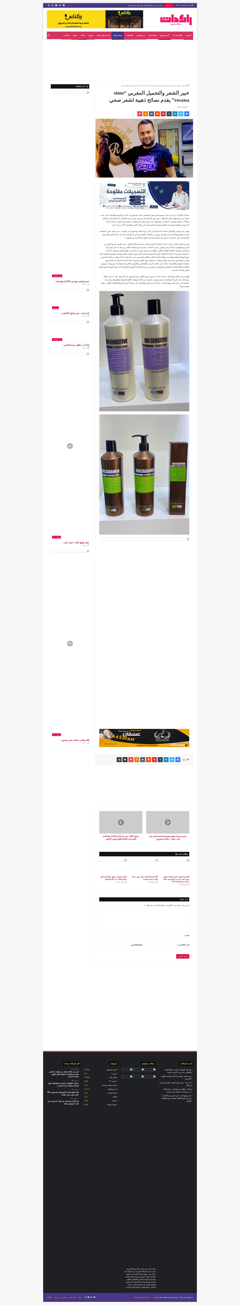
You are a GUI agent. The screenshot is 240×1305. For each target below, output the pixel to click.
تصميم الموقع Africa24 (142, 1297)
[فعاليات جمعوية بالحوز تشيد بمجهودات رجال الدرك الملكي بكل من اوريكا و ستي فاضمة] (150, 1078)
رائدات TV (176, 35)
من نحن (56, 1297)
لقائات (82, 35)
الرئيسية (188, 35)
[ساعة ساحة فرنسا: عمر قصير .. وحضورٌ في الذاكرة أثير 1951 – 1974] (139, 1071)
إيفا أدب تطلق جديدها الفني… (75, 345)
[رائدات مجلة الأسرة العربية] (176, 20)
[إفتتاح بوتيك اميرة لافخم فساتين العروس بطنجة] (139, 1169)
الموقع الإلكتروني (136, 945)
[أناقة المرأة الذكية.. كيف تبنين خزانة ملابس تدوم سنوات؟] (144, 866)
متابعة (75, 35)
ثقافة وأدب (129, 35)
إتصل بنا (63, 1297)
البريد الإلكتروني (183, 945)
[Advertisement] (120, 59)
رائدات (79, 1297)
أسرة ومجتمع (164, 35)
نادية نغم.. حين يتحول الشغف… (74, 313)
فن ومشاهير (140, 35)
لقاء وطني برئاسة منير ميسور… (74, 740)
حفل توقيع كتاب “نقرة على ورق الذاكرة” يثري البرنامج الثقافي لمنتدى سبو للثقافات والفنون (176, 1098)
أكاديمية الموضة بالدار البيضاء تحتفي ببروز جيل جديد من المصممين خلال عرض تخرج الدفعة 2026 (176, 879)
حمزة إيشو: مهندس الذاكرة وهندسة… (71, 281)
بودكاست (66, 35)
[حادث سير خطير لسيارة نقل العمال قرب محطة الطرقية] (127, 1169)
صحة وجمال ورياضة (103, 35)
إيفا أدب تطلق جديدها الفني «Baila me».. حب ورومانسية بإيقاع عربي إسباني (137, 5)
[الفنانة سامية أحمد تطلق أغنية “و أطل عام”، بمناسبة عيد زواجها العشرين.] (150, 1071)
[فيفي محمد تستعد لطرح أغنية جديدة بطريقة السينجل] (127, 1071)
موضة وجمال (117, 35)
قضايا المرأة (152, 35)
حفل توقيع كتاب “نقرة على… (75, 542)
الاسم (186, 935)
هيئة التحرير (72, 1297)
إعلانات (49, 1297)
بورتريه (90, 35)
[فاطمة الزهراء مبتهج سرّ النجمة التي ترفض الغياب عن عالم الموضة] (113, 866)
